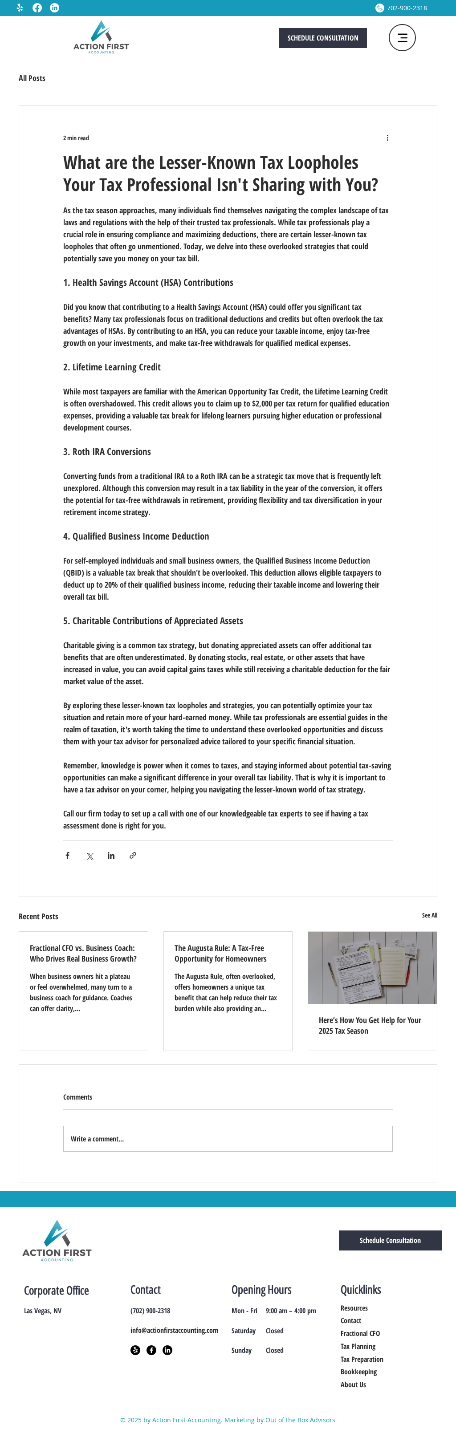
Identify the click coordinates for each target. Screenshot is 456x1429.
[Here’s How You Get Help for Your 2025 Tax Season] (372, 968)
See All (429, 915)
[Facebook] (37, 7)
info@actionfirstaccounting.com (174, 1330)
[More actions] (387, 137)
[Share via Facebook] (67, 855)
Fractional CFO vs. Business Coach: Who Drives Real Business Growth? (83, 953)
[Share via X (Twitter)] (89, 855)
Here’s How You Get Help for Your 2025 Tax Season (370, 1025)
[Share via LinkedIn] (111, 855)
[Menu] (402, 37)
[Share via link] (133, 855)
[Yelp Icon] (135, 1350)
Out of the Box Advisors (300, 1420)
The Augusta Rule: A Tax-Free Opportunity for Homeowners (221, 953)
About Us (353, 1384)
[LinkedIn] (54, 7)
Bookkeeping (359, 1371)
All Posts (32, 78)
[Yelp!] (19, 7)
